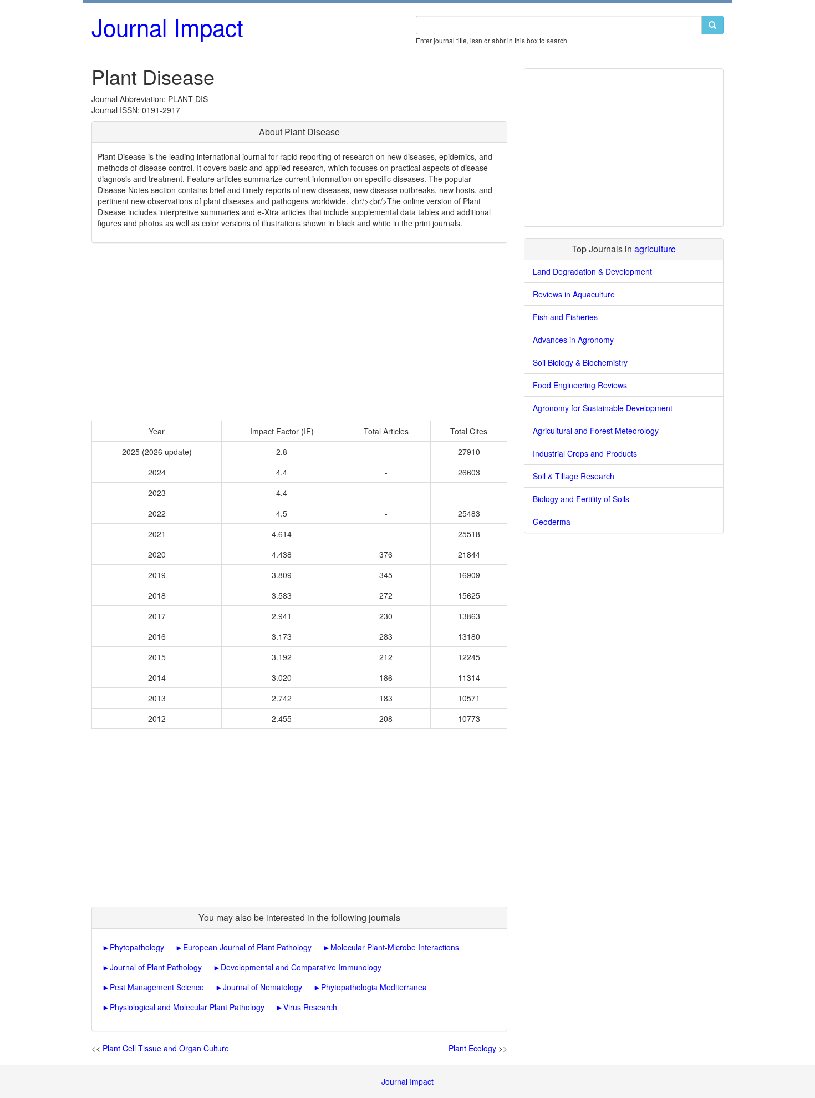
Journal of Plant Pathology (156, 967)
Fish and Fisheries (565, 316)
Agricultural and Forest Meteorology (596, 430)
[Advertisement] (299, 331)
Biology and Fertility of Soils (581, 498)
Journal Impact (167, 26)
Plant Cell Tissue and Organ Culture (166, 1048)
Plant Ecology (472, 1048)
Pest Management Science (157, 987)
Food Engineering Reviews (580, 385)
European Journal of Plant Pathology (247, 947)
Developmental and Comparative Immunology (301, 967)
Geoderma (551, 521)
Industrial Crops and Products (585, 453)
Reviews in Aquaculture (574, 294)
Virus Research (310, 1007)
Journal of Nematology (262, 987)
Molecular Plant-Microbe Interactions (394, 947)
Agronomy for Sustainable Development (603, 407)
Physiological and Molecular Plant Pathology (187, 1007)
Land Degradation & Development (592, 271)
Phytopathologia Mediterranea (374, 987)
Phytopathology (137, 947)
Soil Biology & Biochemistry (580, 362)
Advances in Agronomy (573, 339)
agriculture (655, 248)
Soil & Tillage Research (573, 476)
